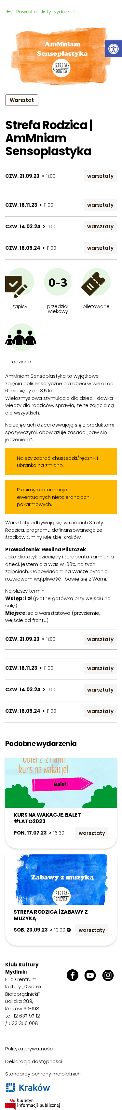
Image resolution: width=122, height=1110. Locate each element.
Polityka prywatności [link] (29, 1048)
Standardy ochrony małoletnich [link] (43, 1073)
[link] (113, 48)
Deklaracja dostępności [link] (33, 1061)
